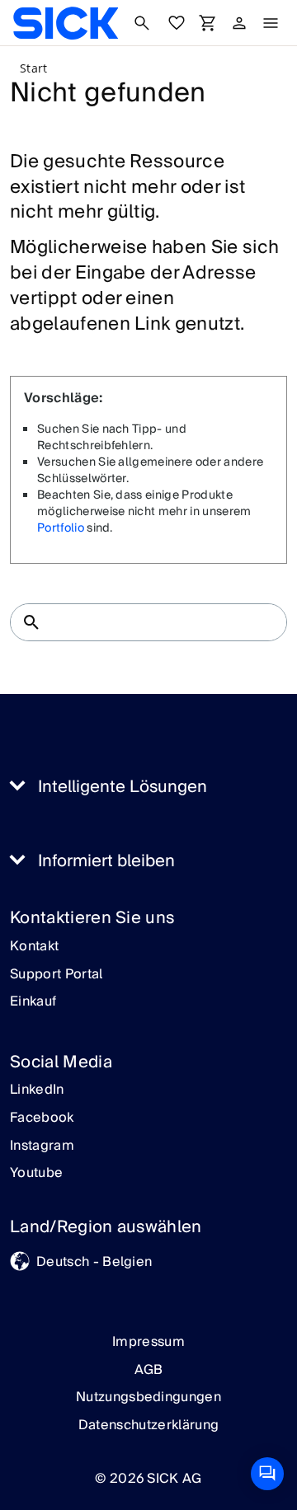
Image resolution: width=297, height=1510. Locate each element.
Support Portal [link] (56, 975)
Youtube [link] (36, 1173)
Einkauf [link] (33, 1002)
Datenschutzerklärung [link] (148, 1425)
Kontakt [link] (34, 947)
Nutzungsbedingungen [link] (148, 1397)
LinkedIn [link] (37, 1090)
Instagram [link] (42, 1146)
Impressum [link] (148, 1341)
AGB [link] (148, 1369)
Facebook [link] (42, 1118)
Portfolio (60, 528)
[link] (65, 23)
